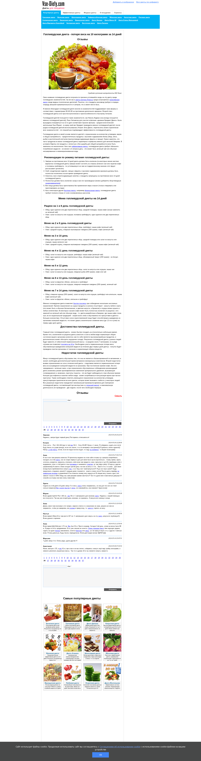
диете (58, 460)
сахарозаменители (52, 183)
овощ (87, 531)
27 (48, 430)
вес (72, 445)
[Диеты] (53, 5)
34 (72, 430)
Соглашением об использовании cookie (120, 746)
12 (74, 427)
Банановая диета (66, 20)
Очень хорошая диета (96, 528)
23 (113, 427)
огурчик (72, 508)
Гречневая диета (48, 17)
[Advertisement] (60, 722)
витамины (73, 464)
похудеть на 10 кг (67, 344)
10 (68, 427)
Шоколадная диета (79, 17)
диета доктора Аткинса (84, 100)
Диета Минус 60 (110, 20)
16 (88, 427)
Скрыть (118, 396)
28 (51, 430)
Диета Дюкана (97, 20)
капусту (90, 508)
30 (58, 430)
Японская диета (63, 17)
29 (55, 430)
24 (116, 427)
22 (109, 427)
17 (92, 427)
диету (97, 496)
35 (76, 430)
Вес (57, 488)
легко (73, 488)
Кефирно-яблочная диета (97, 17)
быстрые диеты (70, 190)
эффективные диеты (80, 146)
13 (78, 427)
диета (79, 486)
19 (99, 427)
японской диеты (92, 385)
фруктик (79, 531)
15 (85, 427)
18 (95, 427)
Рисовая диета (144, 17)
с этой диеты (52, 450)
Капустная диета (130, 17)
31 (62, 430)
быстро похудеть (79, 303)
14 (81, 427)
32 (65, 430)
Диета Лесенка (102, 23)
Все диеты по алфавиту (147, 2)
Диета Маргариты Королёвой (53, 23)
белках (57, 531)
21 (106, 427)
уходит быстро (64, 488)
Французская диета (82, 20)
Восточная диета (88, 23)
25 (120, 427)
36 (79, 430)
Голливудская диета (50, 20)
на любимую (94, 450)
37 (83, 430)
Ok (100, 755)
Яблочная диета (116, 17)
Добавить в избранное (123, 2)
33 (69, 430)
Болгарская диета (73, 23)
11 (71, 427)
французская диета (92, 190)
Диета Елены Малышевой (128, 20)
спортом (90, 464)
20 (102, 427)
